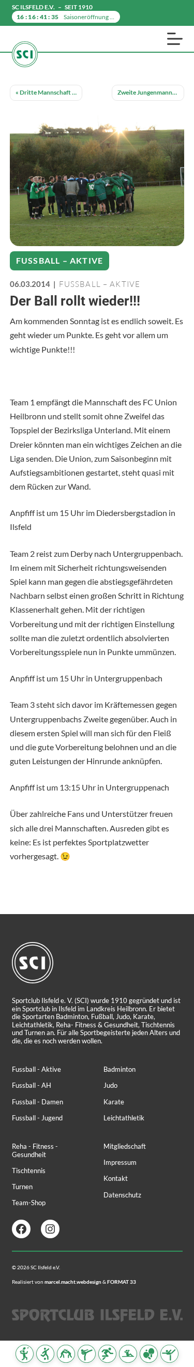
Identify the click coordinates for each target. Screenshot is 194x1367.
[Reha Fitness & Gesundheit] (128, 1354)
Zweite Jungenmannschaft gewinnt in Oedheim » (150, 92)
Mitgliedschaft (124, 1146)
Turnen (22, 1186)
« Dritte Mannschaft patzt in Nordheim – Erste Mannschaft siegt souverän (49, 92)
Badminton (119, 1069)
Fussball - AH (31, 1085)
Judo (110, 1085)
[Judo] (66, 1354)
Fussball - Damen (37, 1102)
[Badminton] (25, 1354)
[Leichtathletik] (107, 1354)
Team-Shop (29, 1202)
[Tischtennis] (149, 1354)
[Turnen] (169, 1354)
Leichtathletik (123, 1118)
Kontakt (115, 1178)
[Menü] (175, 39)
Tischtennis (29, 1170)
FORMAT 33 (121, 1282)
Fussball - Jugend (37, 1118)
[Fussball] (45, 1354)
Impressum (120, 1162)
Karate (113, 1102)
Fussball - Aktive (36, 1069)
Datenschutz (122, 1195)
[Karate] (87, 1354)
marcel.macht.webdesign (72, 1282)
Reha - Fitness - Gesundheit (35, 1150)
